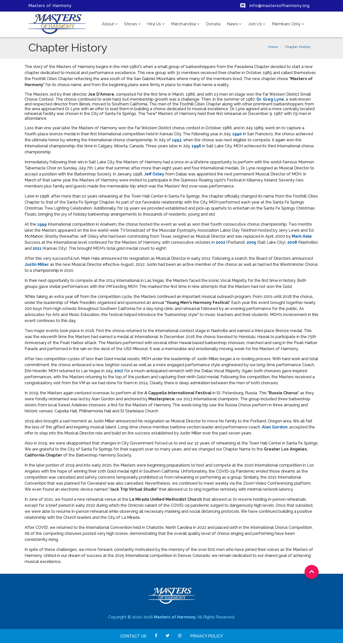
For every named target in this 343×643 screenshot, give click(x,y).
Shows (130, 24)
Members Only (286, 24)
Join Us (255, 24)
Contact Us (133, 636)
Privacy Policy (206, 636)
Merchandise (183, 24)
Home (273, 47)
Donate (213, 24)
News (232, 24)
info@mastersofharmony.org (279, 5)
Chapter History (298, 47)
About (108, 24)
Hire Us (154, 24)
